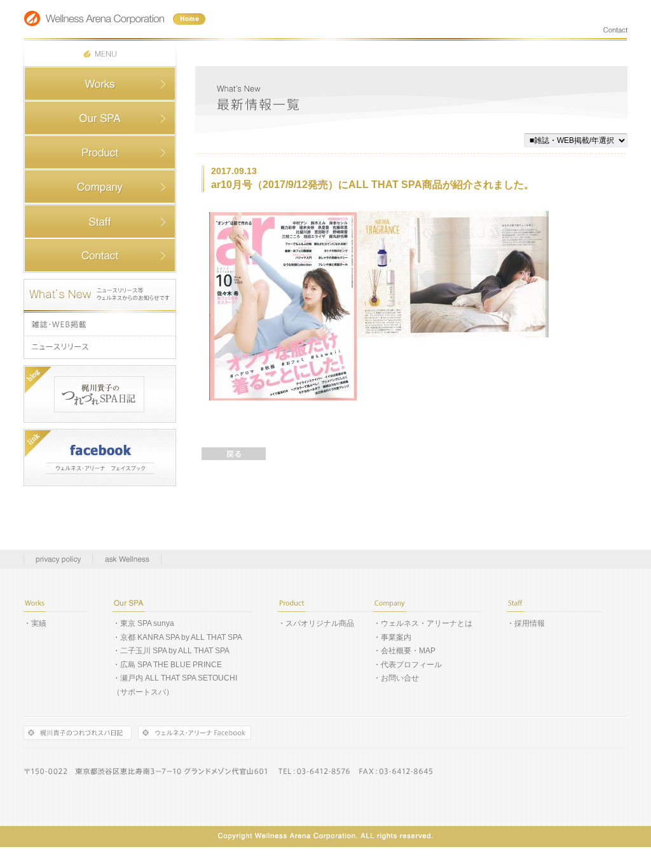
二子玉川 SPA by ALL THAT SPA (175, 650)
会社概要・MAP (408, 650)
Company (100, 187)
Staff (100, 221)
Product (100, 152)
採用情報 (529, 623)
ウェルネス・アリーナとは (426, 623)
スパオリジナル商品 (319, 623)
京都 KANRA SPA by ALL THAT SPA (181, 637)
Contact (100, 255)
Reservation (100, 118)
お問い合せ (400, 678)
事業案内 (396, 637)
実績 (38, 623)
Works (100, 84)
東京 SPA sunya (147, 623)
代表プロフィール (411, 664)
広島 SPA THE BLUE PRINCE (171, 664)
